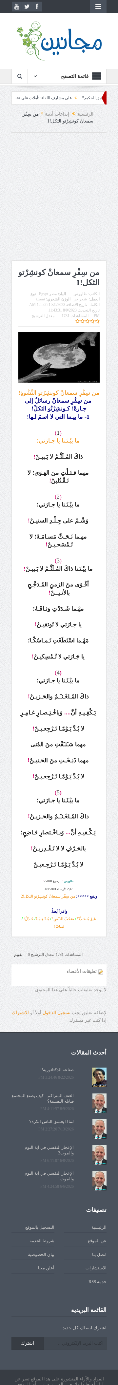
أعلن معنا (46, 1267)
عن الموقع (97, 1240)
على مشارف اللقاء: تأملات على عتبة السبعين (48, 98)
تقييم (18, 954)
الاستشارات (96, 1267)
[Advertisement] (59, 198)
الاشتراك (20, 1012)
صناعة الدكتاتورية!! (57, 1069)
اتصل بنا (99, 1254)
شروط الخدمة (42, 1240)
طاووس (80, 294)
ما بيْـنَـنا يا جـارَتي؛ (58, 440)
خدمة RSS (97, 1281)
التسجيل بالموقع (39, 1227)
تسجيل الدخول (56, 1012)
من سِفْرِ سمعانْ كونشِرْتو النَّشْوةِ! (59, 392)
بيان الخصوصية (41, 1254)
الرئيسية (99, 1227)
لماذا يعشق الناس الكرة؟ (51, 1121)
